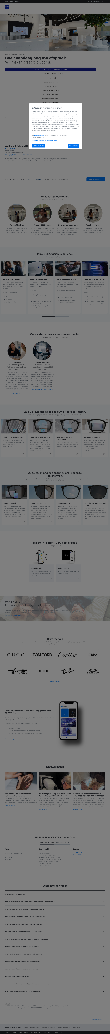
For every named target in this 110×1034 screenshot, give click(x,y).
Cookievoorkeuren (38, 145)
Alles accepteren (73, 145)
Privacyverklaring (39, 135)
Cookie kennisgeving (38, 140)
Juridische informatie (51, 140)
